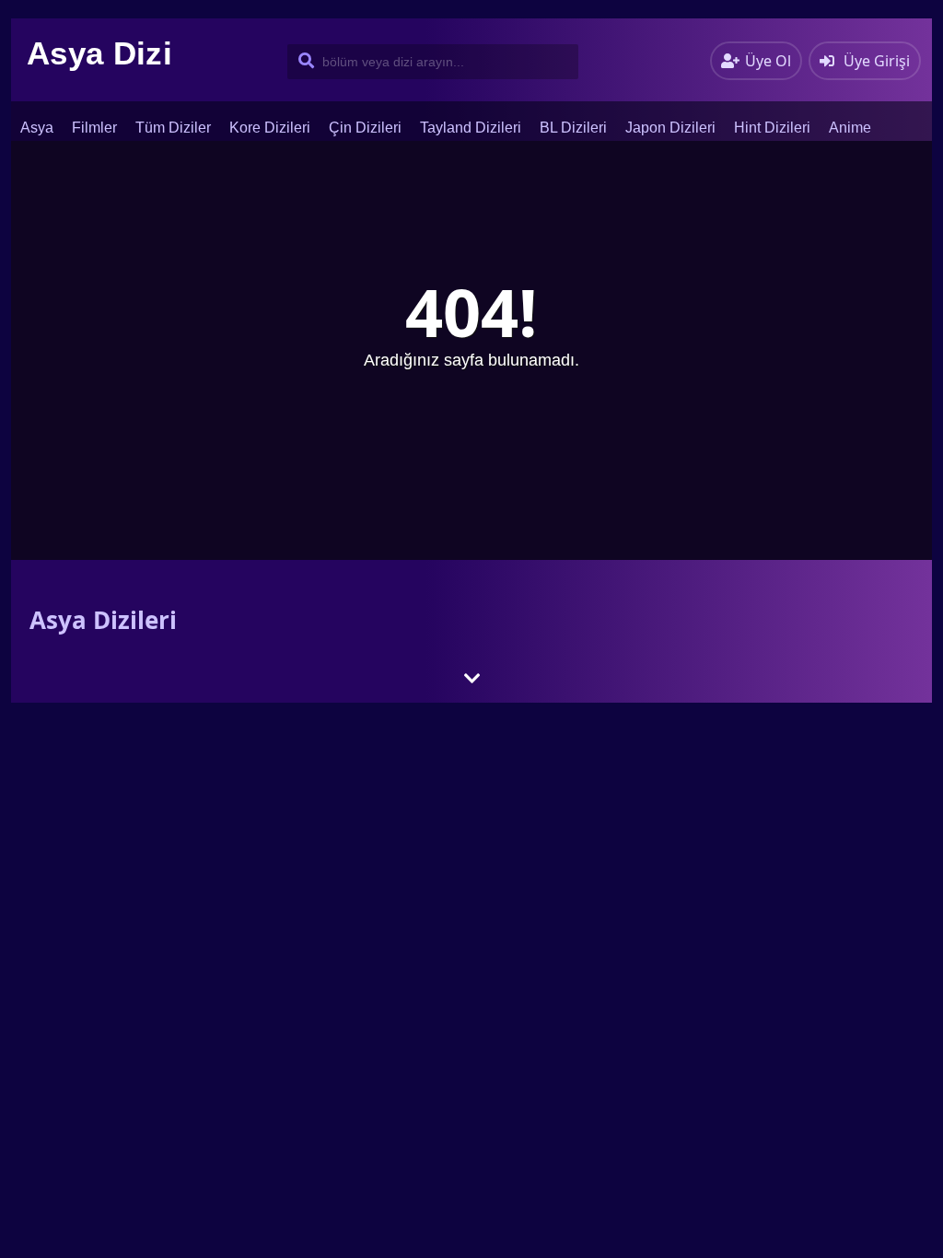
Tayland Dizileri (470, 127)
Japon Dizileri (670, 127)
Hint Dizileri (772, 127)
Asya (36, 127)
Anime (850, 127)
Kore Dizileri (269, 127)
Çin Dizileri (365, 127)
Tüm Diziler (173, 127)
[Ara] (302, 61)
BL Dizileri (573, 127)
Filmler (94, 127)
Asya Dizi (99, 53)
